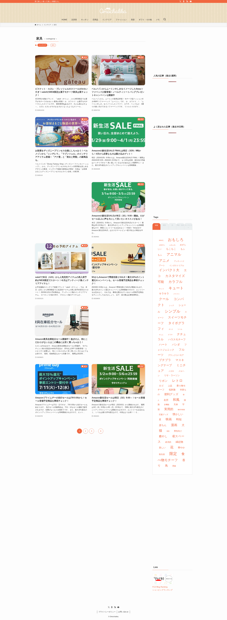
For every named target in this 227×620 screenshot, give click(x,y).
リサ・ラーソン (172, 375)
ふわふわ (172, 245)
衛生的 (162, 454)
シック (171, 305)
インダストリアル (176, 266)
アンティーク (179, 261)
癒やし (163, 436)
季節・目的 (180, 225)
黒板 (174, 466)
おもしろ (176, 239)
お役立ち (162, 245)
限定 (173, 454)
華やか (181, 447)
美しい (162, 447)
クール (164, 299)
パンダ (176, 344)
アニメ (164, 260)
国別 (164, 225)
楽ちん (162, 425)
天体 (176, 404)
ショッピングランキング (162, 590)
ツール (179, 329)
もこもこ (171, 248)
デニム (161, 334)
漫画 (174, 425)
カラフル (175, 282)
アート (162, 265)
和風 (176, 399)
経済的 (168, 442)
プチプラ (165, 360)
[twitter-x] (180, 1)
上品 (170, 385)
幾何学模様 (181, 409)
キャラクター (188, 226)
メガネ (171, 371)
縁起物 (179, 442)
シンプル (172, 311)
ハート (163, 344)
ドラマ (170, 335)
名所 (166, 400)
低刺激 (172, 389)
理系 (168, 431)
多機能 (166, 405)
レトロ (177, 381)
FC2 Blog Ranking (159, 587)
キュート (176, 288)
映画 (169, 419)
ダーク (171, 329)
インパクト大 (169, 270)
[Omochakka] (113, 10)
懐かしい (178, 414)
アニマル (174, 254)
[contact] (190, 1)
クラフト (176, 294)
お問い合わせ (123, 612)
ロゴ (161, 385)
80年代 (161, 240)
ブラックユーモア (176, 355)
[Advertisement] (62, 205)
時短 (179, 419)
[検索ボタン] (164, 20)
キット (161, 289)
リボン (163, 380)
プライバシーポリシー (107, 612)
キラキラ (164, 293)
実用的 (168, 409)
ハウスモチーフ (177, 339)
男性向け (178, 431)
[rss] (187, 1)
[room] (183, 1)
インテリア (42, 45)
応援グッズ (163, 414)
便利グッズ (171, 394)
